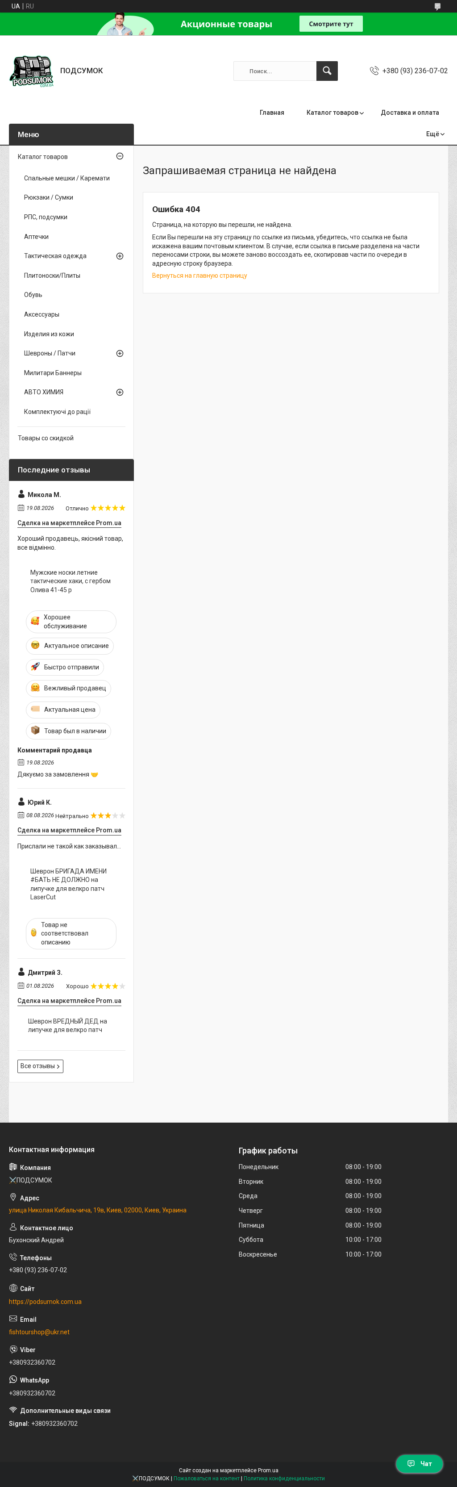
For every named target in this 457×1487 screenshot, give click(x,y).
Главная (272, 112)
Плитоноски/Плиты (52, 275)
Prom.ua (268, 1470)
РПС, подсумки (45, 217)
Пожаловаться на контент (207, 1478)
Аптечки (36, 236)
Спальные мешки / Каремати (67, 178)
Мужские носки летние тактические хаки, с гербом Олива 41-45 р (70, 581)
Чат (426, 1463)
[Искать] (327, 71)
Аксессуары (41, 314)
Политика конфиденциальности (284, 1478)
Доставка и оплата (410, 112)
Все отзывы (38, 1065)
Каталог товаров (332, 112)
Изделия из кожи (49, 334)
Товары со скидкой (46, 438)
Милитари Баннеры (53, 372)
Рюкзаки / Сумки (48, 197)
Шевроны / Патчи (49, 353)
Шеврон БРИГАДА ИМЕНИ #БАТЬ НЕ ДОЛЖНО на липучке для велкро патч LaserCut (68, 884)
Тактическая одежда (55, 255)
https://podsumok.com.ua (45, 1301)
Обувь (33, 294)
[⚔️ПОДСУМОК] (31, 71)
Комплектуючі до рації (57, 411)
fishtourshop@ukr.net (39, 1332)
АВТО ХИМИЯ (43, 392)
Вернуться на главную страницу (199, 275)
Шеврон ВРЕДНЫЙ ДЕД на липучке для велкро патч (67, 1026)
